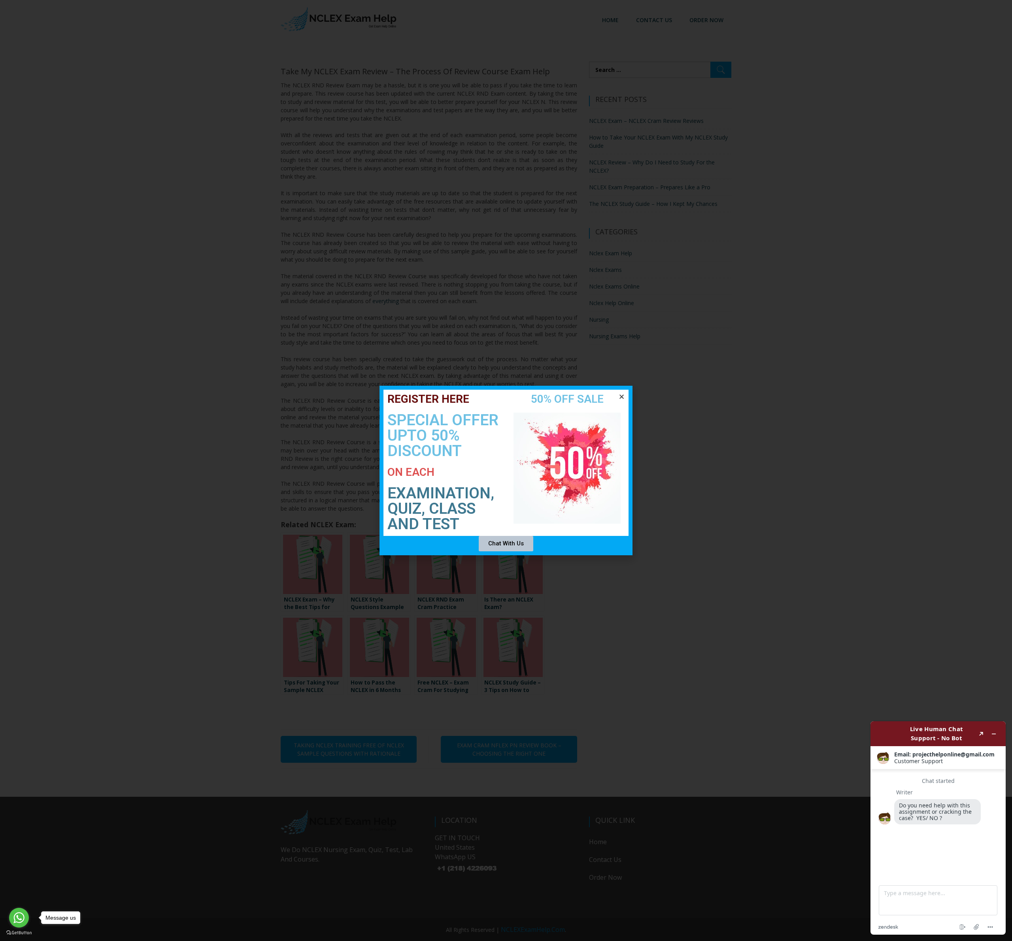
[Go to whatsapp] (19, 918)
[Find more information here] (938, 828)
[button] (622, 397)
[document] (506, 470)
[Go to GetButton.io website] (19, 932)
